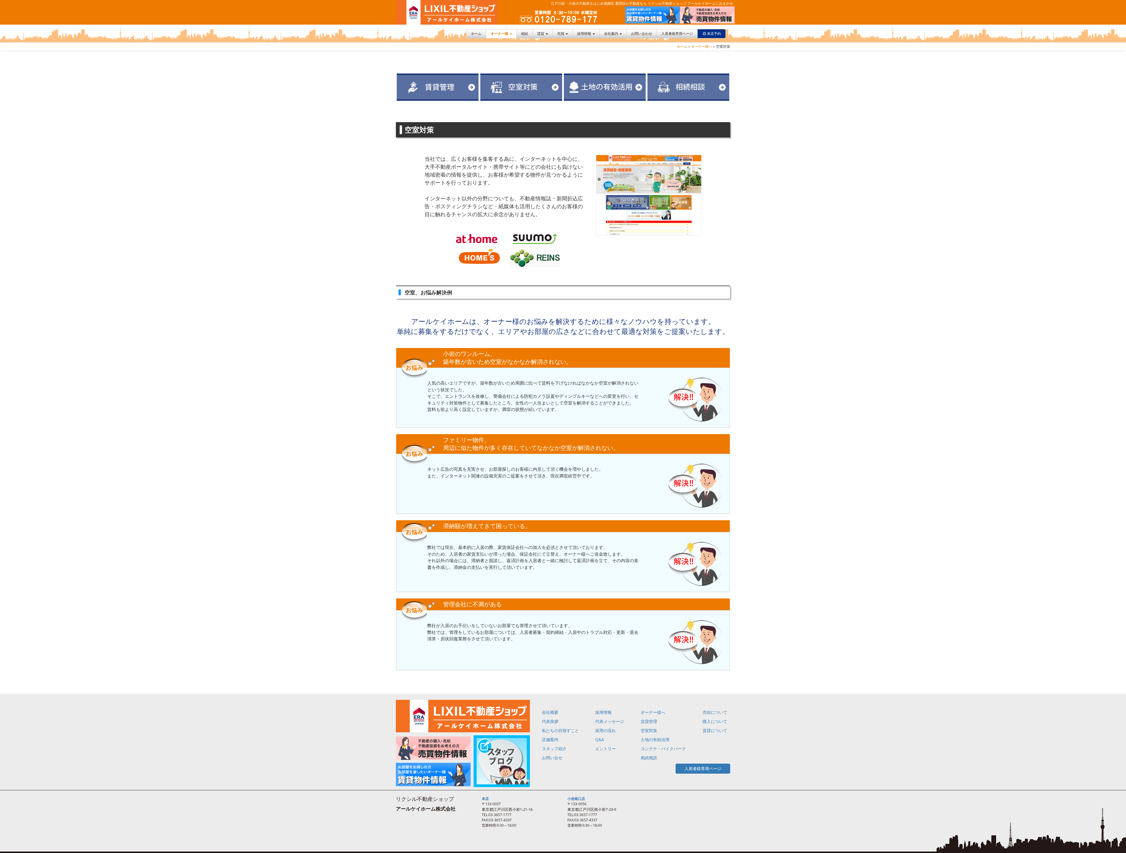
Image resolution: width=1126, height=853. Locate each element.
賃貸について (715, 730)
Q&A (599, 739)
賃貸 (541, 33)
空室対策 (649, 730)
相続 (524, 33)
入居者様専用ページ (677, 33)
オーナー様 (500, 33)
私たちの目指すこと (560, 730)
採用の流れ (605, 730)
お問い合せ (552, 757)
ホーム (476, 33)
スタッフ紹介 (554, 748)
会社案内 (611, 33)
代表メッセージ (609, 721)
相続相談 (649, 757)
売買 (561, 33)
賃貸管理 (649, 721)
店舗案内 (550, 739)
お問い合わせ (641, 33)
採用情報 (584, 33)
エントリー (605, 748)
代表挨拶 (550, 721)
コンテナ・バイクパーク (663, 748)
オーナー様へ (701, 46)
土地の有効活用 (655, 739)
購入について (715, 721)
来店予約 (714, 33)
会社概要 (550, 712)
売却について (715, 712)
